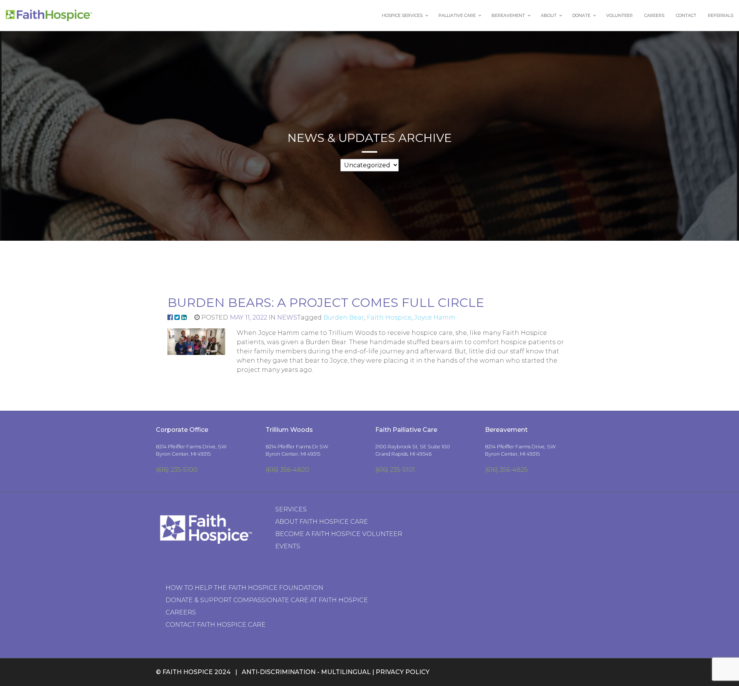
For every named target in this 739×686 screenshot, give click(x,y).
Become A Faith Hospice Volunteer (338, 534)
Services (291, 509)
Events (287, 546)
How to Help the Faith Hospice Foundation (244, 587)
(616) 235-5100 (176, 469)
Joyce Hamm (434, 317)
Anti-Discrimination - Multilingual (306, 672)
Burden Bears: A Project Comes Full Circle (325, 302)
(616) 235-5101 (395, 469)
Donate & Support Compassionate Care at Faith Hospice (267, 600)
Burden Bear (343, 317)
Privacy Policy (403, 672)
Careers (181, 612)
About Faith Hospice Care (321, 521)
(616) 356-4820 (287, 469)
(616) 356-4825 (506, 469)
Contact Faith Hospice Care (216, 624)
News (287, 317)
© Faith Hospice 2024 (193, 672)
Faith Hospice (389, 317)
